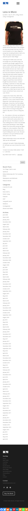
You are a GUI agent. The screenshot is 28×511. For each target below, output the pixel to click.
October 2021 (6, 238)
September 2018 (7, 315)
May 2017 (5, 339)
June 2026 (5, 215)
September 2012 (7, 403)
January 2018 (6, 331)
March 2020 (6, 277)
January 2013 (6, 396)
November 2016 (7, 346)
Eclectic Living (6, 194)
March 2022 (6, 226)
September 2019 (7, 291)
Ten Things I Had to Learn (9, 169)
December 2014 (7, 374)
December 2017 (7, 334)
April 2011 (5, 415)
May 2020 (5, 272)
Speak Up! (5, 171)
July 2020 (5, 267)
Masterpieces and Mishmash (10, 178)
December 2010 (7, 420)
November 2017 (7, 336)
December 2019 (7, 284)
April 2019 (5, 298)
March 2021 (6, 250)
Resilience (5, 203)
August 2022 (6, 224)
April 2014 (5, 379)
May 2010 (5, 436)
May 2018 (5, 322)
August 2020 (6, 265)
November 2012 (7, 401)
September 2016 (7, 348)
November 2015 (7, 360)
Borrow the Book (7, 467)
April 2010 (5, 439)
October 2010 (6, 425)
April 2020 (5, 274)
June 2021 (5, 246)
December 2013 (7, 384)
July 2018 (5, 320)
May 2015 (5, 365)
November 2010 (7, 422)
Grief (4, 199)
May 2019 (5, 296)
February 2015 (6, 370)
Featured (5, 196)
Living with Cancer (7, 201)
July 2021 (5, 243)
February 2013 (6, 394)
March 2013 (6, 391)
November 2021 (7, 236)
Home (4, 458)
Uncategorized (10, 16)
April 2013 (5, 389)
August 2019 (6, 293)
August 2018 (6, 317)
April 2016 (5, 353)
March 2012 (6, 408)
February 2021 (6, 253)
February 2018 (6, 329)
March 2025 (6, 217)
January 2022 (6, 231)
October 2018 (6, 312)
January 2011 (6, 417)
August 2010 (6, 429)
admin (5, 14)
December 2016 (7, 343)
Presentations (6, 473)
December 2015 (7, 358)
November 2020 (7, 260)
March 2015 (6, 367)
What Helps (6, 469)
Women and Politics (8, 208)
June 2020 (5, 269)
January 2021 (6, 255)
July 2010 (5, 432)
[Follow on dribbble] (10, 487)
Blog (17, 14)
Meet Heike (6, 460)
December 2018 (7, 308)
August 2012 (6, 405)
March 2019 (6, 300)
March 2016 (6, 355)
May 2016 (5, 351)
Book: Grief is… (6, 192)
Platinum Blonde (7, 180)
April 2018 (5, 324)
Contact (5, 477)
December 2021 (7, 234)
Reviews (5, 464)
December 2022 (7, 222)
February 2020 (6, 279)
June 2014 (5, 377)
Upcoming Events (7, 471)
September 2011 (7, 413)
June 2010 (5, 434)
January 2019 (6, 305)
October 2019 (6, 289)
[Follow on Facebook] (4, 487)
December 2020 (7, 257)
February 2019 (6, 303)
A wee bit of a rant (7, 187)
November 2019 (7, 286)
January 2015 (6, 372)
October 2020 (6, 262)
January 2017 (6, 341)
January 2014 (6, 382)
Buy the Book (6, 466)
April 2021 (5, 248)
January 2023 (6, 219)
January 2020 (6, 281)
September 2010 (7, 427)
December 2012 (7, 398)
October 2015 (6, 362)
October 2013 (6, 386)
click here (8, 151)
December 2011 (7, 410)
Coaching (5, 462)
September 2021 (7, 241)
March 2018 (6, 327)
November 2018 (7, 310)
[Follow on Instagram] (7, 487)
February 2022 (6, 229)
